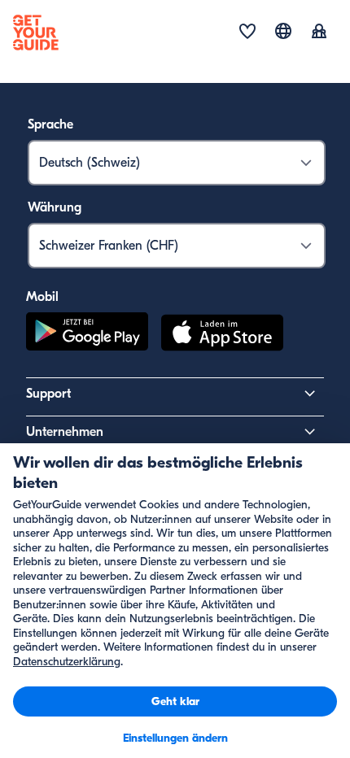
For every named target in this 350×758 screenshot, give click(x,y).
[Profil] (319, 33)
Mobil (42, 297)
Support (48, 393)
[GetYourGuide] (36, 32)
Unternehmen (64, 432)
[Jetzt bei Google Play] (87, 335)
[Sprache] (283, 31)
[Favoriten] (247, 33)
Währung (54, 207)
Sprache (50, 124)
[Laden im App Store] (222, 335)
